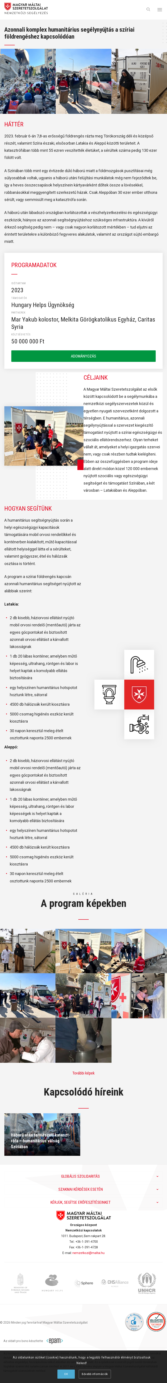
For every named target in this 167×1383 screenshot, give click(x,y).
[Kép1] (28, 951)
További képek (83, 1073)
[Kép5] (84, 995)
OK (66, 1374)
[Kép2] (84, 951)
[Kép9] (84, 1040)
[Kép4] (28, 995)
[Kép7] (28, 1040)
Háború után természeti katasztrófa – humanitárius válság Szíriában (40, 1140)
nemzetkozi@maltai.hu (88, 1253)
